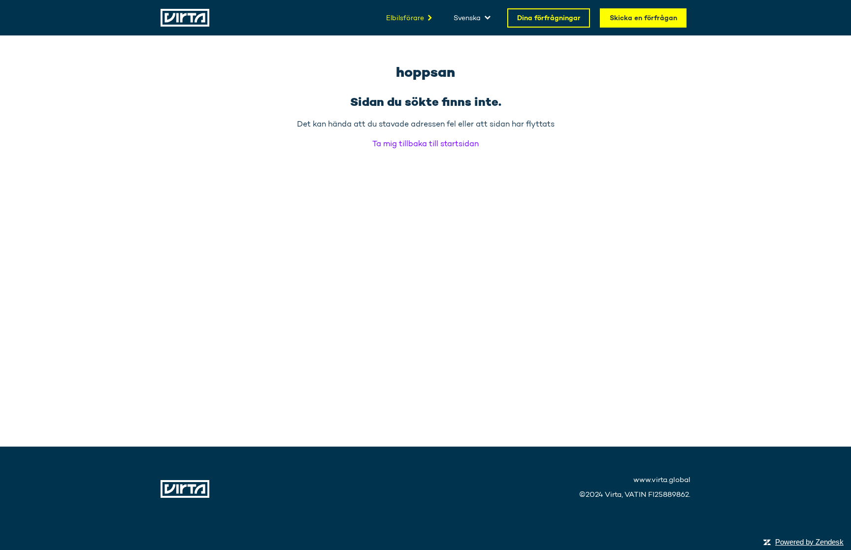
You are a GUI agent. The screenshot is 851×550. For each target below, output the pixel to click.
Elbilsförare (405, 18)
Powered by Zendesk (809, 542)
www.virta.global (661, 479)
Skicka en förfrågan (643, 17)
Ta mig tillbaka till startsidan (425, 143)
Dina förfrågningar (549, 17)
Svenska (467, 18)
